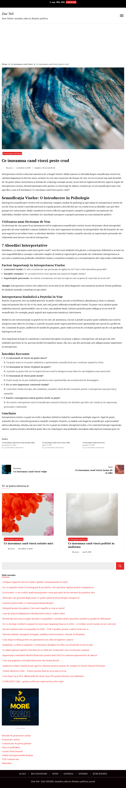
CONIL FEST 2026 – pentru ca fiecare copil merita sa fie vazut (33, 681)
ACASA (22, 773)
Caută (120, 566)
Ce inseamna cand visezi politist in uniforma (91, 545)
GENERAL (68, 773)
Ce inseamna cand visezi (12, 153)
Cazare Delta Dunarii (12, 751)
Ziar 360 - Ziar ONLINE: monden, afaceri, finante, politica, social (63, 781)
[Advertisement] (63, 43)
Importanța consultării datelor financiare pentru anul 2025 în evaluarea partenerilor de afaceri (49, 655)
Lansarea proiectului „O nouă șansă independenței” (28, 602)
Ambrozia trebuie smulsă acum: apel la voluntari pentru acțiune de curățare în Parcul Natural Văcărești (54, 665)
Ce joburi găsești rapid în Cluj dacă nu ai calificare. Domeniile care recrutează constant (45, 649)
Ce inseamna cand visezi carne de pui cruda (18, 442)
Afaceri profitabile (11, 747)
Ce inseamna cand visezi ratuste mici (28, 543)
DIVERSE (83, 773)
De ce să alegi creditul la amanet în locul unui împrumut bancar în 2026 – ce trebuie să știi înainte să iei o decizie (59, 623)
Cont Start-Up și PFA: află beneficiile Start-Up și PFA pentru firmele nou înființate (43, 676)
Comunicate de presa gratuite (17, 743)
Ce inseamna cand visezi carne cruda (56, 442)
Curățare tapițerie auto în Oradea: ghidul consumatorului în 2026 (35, 581)
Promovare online (11, 739)
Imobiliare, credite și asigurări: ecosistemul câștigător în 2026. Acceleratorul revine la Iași (47, 644)
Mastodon (7, 763)
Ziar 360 (8, 13)
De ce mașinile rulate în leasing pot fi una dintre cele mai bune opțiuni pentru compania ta (48, 587)
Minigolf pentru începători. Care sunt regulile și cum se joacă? (33, 608)
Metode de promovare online (16, 735)
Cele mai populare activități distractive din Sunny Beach (30, 660)
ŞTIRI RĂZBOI (100, 773)
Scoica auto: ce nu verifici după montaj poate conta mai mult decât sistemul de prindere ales (48, 592)
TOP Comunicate (10, 759)
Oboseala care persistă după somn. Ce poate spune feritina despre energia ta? (41, 597)
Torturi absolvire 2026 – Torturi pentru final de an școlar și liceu (34, 670)
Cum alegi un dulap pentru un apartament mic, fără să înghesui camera (37, 639)
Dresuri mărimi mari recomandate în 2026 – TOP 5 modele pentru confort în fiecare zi (45, 629)
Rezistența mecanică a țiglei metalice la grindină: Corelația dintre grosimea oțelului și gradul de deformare (56, 618)
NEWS (55, 773)
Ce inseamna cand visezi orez (94, 442)
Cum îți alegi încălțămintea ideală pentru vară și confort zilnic (33, 613)
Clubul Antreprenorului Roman (17, 755)
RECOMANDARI (39, 773)
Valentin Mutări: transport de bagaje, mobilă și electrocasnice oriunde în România (43, 634)
